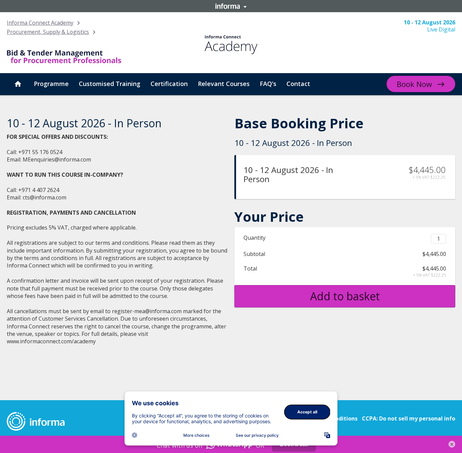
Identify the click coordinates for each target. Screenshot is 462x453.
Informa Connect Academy (40, 22)
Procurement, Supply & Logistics (48, 32)
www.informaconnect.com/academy (51, 341)
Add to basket (345, 296)
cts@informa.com (44, 197)
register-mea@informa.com (147, 311)
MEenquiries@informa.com (57, 159)
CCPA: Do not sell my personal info (408, 418)
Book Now (414, 84)
